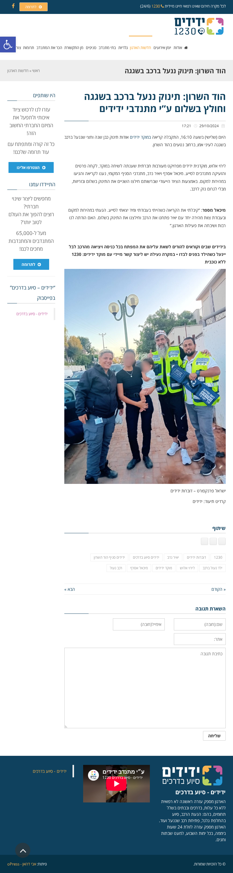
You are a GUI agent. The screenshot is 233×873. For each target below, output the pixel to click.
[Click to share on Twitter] (213, 541)
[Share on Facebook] (222, 541)
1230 (156, 6)
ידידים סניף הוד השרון (109, 557)
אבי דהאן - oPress (21, 864)
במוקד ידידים (140, 137)
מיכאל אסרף (139, 567)
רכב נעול (116, 567)
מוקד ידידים (164, 567)
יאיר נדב (173, 557)
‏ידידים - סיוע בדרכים (32, 313)
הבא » (69, 589)
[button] (8, 44)
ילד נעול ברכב (212, 567)
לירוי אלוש (187, 567)
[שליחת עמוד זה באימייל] (204, 541)
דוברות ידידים (196, 557)
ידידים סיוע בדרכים (146, 557)
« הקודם (218, 589)
